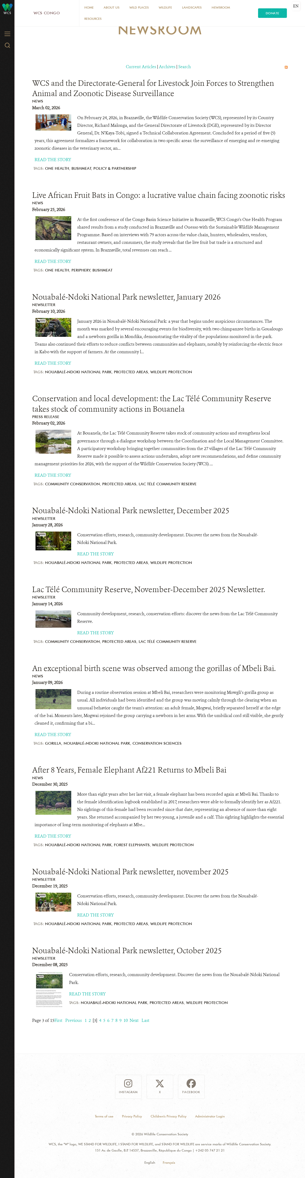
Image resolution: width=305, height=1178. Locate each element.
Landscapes (192, 7)
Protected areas (131, 372)
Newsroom (221, 7)
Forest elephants (132, 845)
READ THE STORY (53, 160)
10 (125, 1020)
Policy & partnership (114, 168)
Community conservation (72, 484)
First (58, 1020)
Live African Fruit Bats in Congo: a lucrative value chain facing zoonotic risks (158, 195)
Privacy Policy (132, 1116)
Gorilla (53, 743)
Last (145, 1020)
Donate (272, 13)
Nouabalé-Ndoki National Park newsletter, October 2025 (127, 951)
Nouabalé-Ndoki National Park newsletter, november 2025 (130, 872)
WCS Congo (47, 13)
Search (184, 67)
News (37, 101)
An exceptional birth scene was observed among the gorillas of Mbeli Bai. (154, 668)
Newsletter (43, 304)
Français (169, 1162)
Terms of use (104, 1116)
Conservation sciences (157, 743)
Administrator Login (210, 1116)
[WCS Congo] (7, 7)
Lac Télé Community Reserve (168, 484)
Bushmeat (81, 168)
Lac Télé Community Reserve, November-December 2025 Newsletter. (148, 589)
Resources (93, 18)
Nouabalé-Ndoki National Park (78, 372)
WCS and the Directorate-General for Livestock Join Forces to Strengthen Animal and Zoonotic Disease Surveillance (153, 88)
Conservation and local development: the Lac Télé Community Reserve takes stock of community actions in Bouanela (151, 404)
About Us (111, 7)
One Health (57, 168)
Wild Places (139, 7)
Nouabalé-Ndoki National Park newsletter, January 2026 (126, 297)
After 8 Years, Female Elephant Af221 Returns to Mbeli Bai (129, 770)
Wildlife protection (171, 372)
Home (89, 7)
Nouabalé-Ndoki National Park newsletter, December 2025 (130, 511)
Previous (73, 1020)
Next (134, 1020)
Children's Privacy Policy (169, 1116)
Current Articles (141, 67)
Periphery (80, 270)
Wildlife (165, 7)
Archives (167, 67)
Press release (45, 417)
